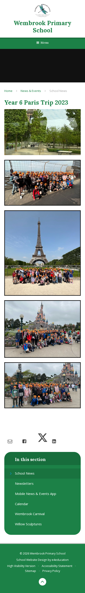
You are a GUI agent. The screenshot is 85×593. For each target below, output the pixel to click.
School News (58, 91)
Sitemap (30, 571)
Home (8, 91)
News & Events (31, 91)
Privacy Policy (51, 571)
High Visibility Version (21, 566)
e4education (60, 560)
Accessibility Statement (57, 566)
